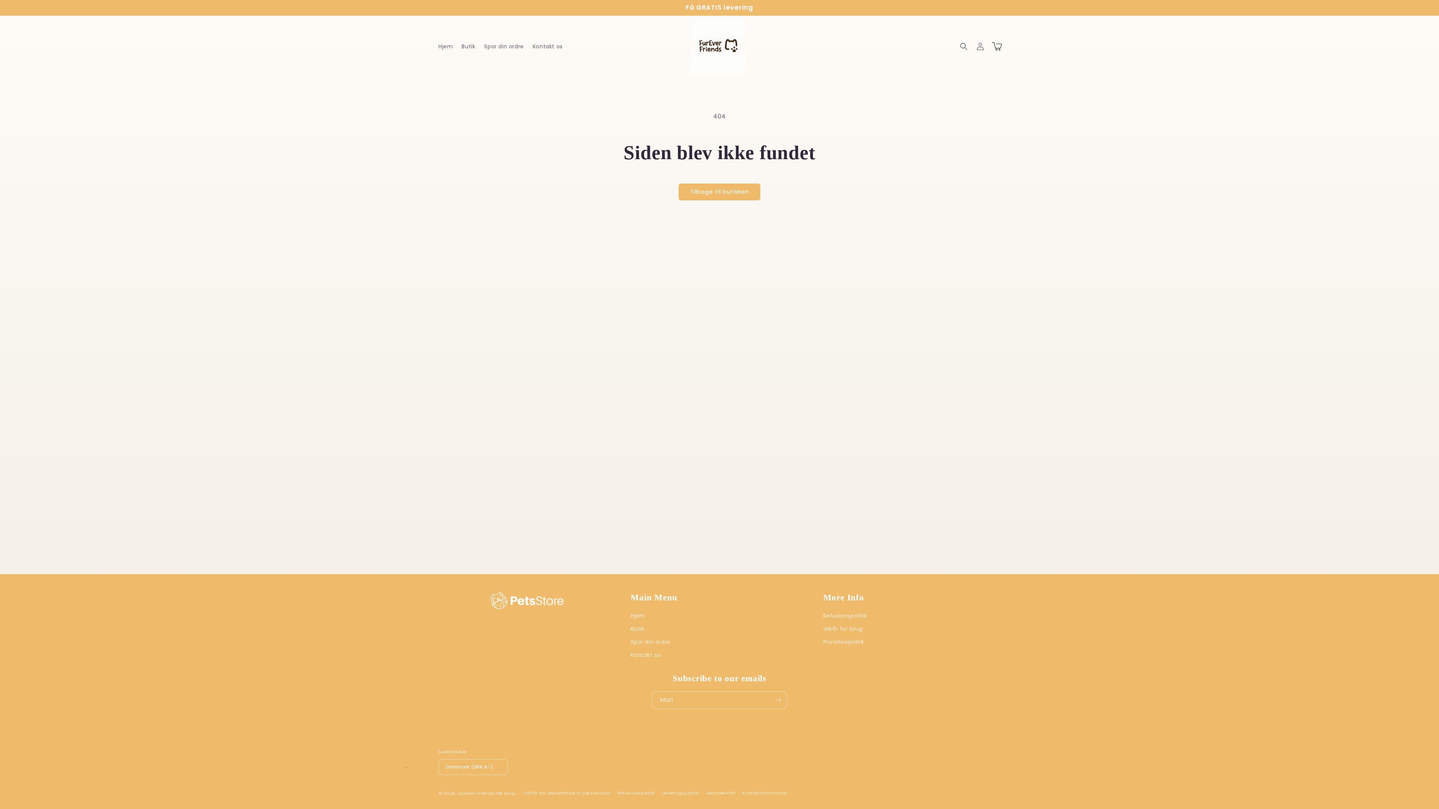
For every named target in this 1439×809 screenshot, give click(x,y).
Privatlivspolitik (844, 642)
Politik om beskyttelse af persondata (567, 793)
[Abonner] (778, 700)
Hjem (638, 615)
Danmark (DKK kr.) (469, 766)
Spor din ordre (650, 642)
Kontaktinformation (765, 793)
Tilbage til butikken (719, 192)
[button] (964, 46)
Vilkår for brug (843, 629)
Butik (637, 629)
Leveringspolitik (680, 793)
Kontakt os (646, 655)
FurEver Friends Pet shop (487, 793)
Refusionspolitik (845, 615)
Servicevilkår (721, 793)
